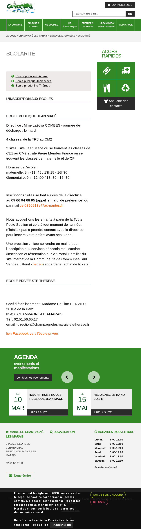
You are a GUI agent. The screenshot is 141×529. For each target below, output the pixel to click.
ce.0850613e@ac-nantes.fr (41, 205)
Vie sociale (51, 25)
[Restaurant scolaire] (106, 88)
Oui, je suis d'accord (108, 494)
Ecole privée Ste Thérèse (32, 85)
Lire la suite (38, 412)
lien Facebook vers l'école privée (32, 333)
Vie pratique (126, 25)
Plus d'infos (62, 524)
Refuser (99, 502)
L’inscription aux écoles (31, 76)
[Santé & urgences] (125, 70)
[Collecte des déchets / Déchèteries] (125, 88)
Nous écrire (22, 475)
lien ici (38, 264)
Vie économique (70, 25)
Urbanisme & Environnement (106, 25)
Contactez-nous (122, 5)
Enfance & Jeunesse (87, 25)
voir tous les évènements (33, 377)
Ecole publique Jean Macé (33, 81)
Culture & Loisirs (33, 25)
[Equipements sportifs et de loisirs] (106, 70)
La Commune (15, 25)
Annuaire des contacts (118, 103)
